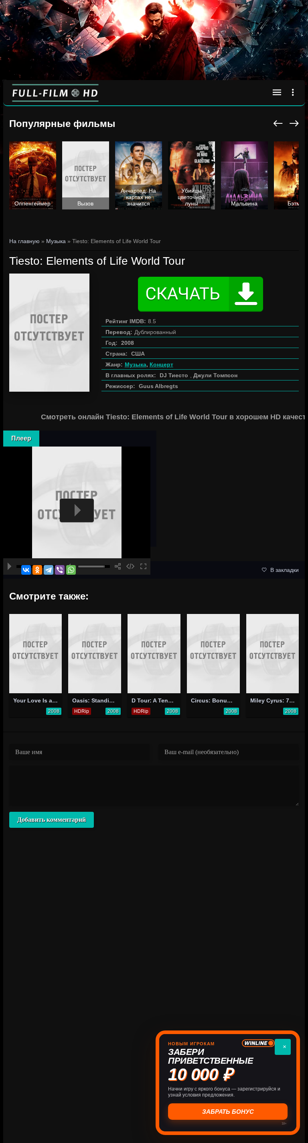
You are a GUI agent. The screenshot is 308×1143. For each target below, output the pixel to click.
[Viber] (60, 570)
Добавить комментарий (51, 819)
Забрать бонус (228, 1111)
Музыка (135, 364)
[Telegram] (48, 570)
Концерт (161, 364)
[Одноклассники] (37, 570)
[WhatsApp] (71, 570)
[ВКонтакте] (26, 570)
